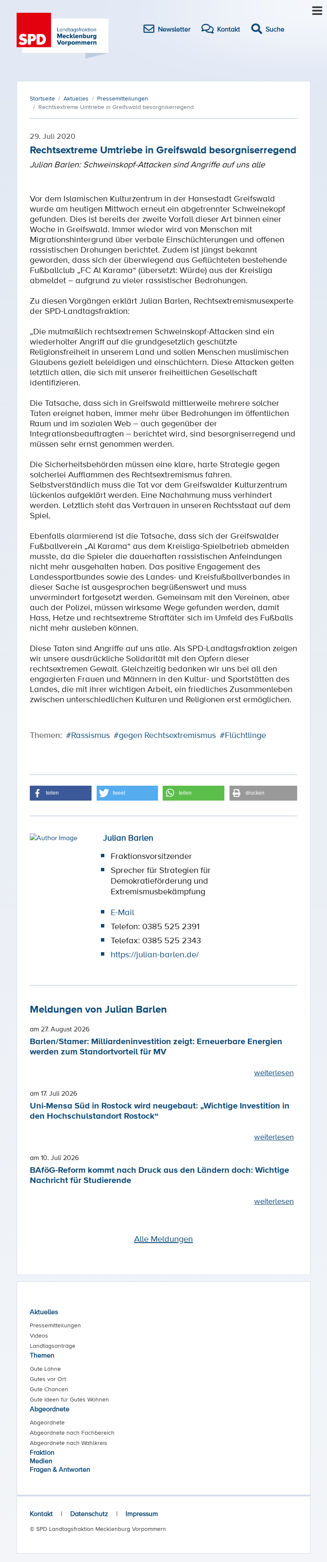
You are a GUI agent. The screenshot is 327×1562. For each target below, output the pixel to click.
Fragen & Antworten (60, 1469)
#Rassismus (88, 735)
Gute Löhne (45, 1368)
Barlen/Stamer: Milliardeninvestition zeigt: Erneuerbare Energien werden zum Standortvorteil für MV (156, 1046)
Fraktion (42, 1452)
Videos (39, 1335)
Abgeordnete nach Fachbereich (72, 1432)
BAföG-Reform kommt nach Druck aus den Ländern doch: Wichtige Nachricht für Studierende (159, 1175)
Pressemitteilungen (55, 1325)
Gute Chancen (49, 1389)
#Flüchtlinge (243, 735)
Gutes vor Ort (48, 1379)
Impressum (142, 1513)
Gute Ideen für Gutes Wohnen (69, 1399)
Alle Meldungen (163, 1239)
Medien (41, 1460)
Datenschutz (89, 1513)
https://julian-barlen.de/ (155, 954)
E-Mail (122, 912)
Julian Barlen (128, 838)
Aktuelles (44, 1311)
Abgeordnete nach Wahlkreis (68, 1443)
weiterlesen (274, 1072)
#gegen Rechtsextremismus (165, 735)
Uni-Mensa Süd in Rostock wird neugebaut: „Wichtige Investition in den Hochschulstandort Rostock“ (160, 1110)
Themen (42, 1355)
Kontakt (41, 1513)
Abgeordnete (49, 1408)
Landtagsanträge (52, 1345)
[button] (61, 793)
